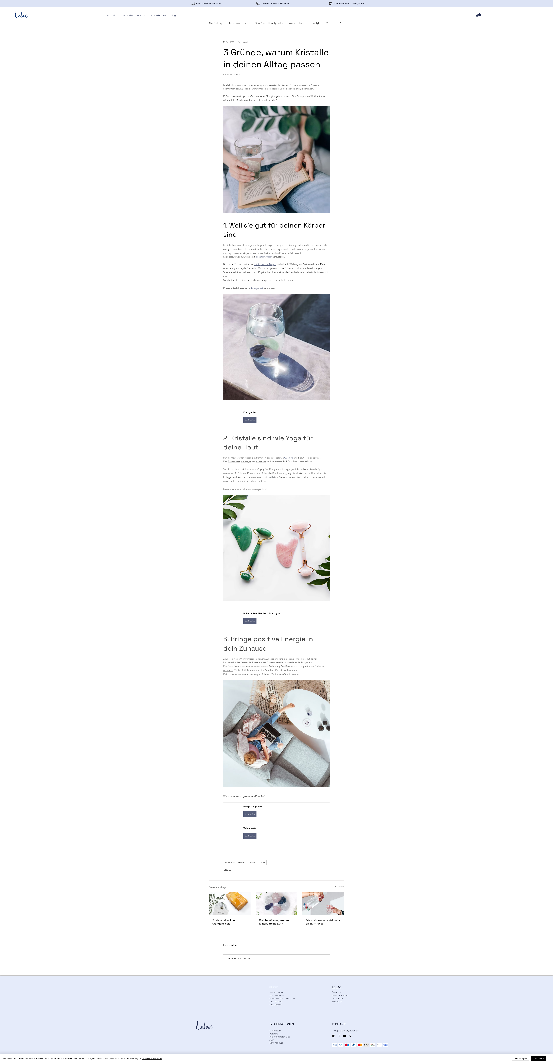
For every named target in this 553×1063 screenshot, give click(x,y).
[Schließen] (549, 1058)
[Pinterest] (350, 1036)
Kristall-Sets (275, 1004)
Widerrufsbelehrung (279, 1036)
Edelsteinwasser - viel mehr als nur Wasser (323, 922)
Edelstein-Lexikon (239, 23)
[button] (116, 15)
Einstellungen (521, 1058)
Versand (273, 1033)
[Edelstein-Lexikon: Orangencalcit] (230, 903)
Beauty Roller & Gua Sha (235, 862)
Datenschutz (276, 1042)
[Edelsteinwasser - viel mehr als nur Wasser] (323, 903)
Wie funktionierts (340, 995)
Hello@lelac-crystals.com (345, 1030)
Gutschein (337, 998)
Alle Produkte (276, 992)
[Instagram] (334, 1036)
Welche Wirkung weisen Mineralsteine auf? (274, 922)
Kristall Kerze (275, 1001)
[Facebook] (339, 1036)
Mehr (329, 23)
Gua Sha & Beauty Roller (269, 23)
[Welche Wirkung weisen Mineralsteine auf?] (276, 903)
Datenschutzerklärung (152, 1058)
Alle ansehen (339, 886)
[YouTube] (344, 1036)
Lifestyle (315, 23)
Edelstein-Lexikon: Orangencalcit (223, 922)
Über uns (336, 992)
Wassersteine (297, 23)
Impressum (275, 1030)
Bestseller (337, 1001)
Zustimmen (538, 1058)
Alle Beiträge (216, 23)
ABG (271, 1039)
